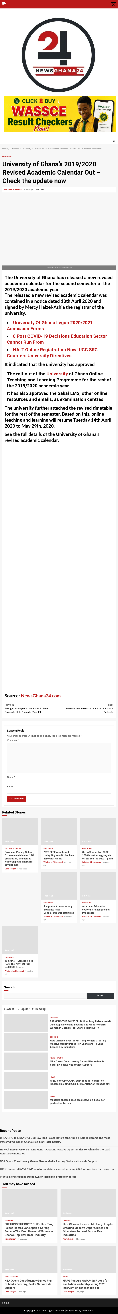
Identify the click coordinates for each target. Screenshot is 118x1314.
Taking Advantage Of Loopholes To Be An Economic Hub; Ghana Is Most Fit (27, 708)
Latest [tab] (9, 1009)
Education (7, 157)
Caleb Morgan (10, 869)
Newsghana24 (11, 1239)
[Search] (114, 141)
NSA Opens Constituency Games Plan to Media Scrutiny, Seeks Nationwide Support (26, 1061)
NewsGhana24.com (41, 696)
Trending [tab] (40, 1009)
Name (11, 777)
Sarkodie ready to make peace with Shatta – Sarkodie (89, 708)
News (18, 848)
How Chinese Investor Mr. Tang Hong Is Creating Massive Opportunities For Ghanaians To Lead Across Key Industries (26, 1042)
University (57, 373)
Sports (60, 1058)
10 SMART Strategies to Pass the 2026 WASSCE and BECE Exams (20, 940)
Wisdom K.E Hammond (14, 189)
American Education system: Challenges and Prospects (98, 886)
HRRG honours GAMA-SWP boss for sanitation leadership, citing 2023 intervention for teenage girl (26, 1080)
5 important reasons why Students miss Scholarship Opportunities (59, 886)
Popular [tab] (24, 1009)
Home (5, 1303)
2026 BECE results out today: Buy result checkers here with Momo (59, 831)
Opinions (54, 1018)
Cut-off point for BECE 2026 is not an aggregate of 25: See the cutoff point (98, 831)
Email (11, 786)
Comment (13, 740)
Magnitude (72, 1310)
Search (9, 987)
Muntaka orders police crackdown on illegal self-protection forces (26, 1100)
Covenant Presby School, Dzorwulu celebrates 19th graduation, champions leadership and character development (20, 831)
